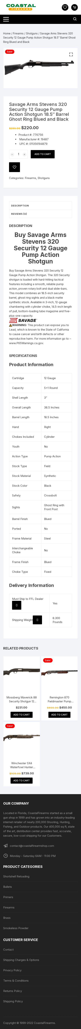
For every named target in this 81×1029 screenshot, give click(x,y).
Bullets (7, 887)
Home (7, 33)
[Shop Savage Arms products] (23, 320)
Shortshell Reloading (16, 876)
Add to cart (42, 154)
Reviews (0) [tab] (19, 213)
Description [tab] (20, 205)
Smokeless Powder (15, 928)
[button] (71, 54)
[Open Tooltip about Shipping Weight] (37, 619)
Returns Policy (12, 991)
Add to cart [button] (21, 714)
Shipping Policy (13, 1001)
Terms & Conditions (16, 980)
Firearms (18, 33)
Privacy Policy (12, 970)
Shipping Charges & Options (21, 960)
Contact (8, 949)
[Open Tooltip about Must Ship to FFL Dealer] (16, 605)
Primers (8, 897)
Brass (7, 918)
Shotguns (32, 33)
